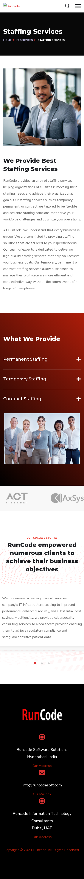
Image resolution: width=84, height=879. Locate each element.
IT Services (24, 40)
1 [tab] (35, 663)
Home (7, 40)
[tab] (42, 359)
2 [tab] (42, 663)
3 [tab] (49, 663)
